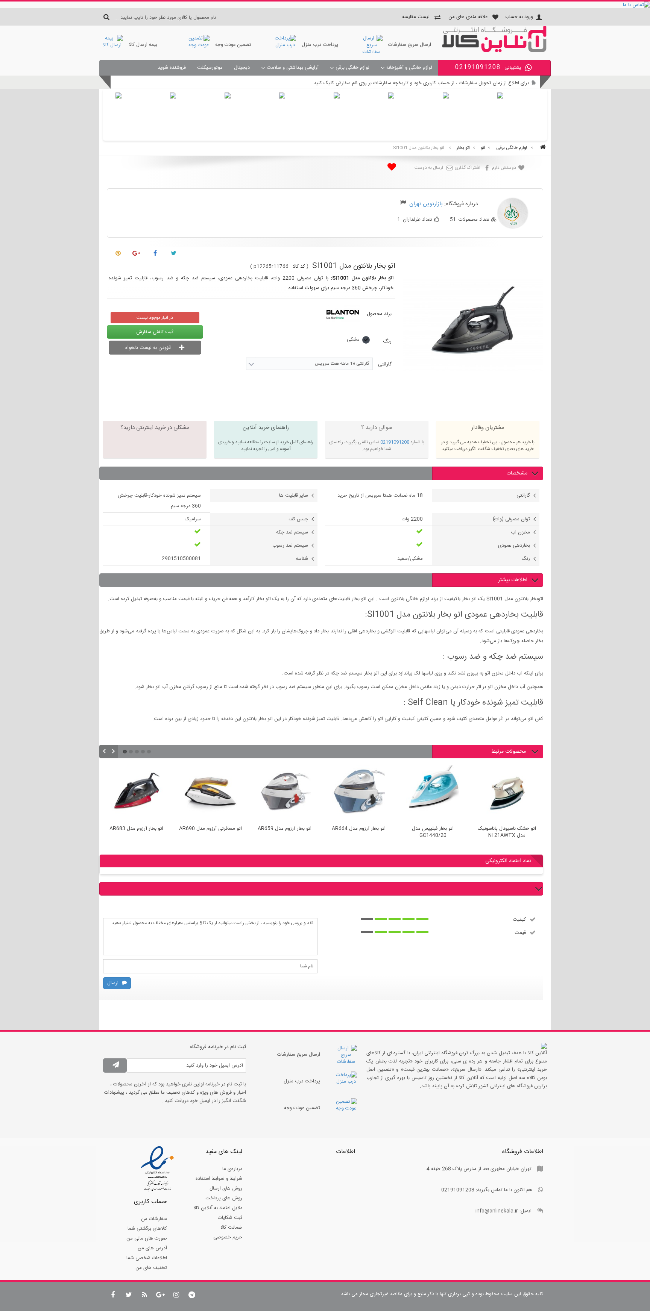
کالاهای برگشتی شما (147, 1229)
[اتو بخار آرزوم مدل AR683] (136, 793)
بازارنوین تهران (426, 204)
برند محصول (379, 314)
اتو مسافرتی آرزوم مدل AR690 (210, 829)
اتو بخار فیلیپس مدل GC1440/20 (433, 832)
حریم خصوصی (227, 1237)
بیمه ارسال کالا (143, 45)
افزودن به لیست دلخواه (149, 348)
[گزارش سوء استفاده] (403, 204)
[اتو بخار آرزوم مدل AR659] (284, 793)
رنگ (386, 341)
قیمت (520, 932)
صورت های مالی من (146, 1238)
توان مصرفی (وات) (511, 519)
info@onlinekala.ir (496, 1211)
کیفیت (519, 919)
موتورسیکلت (210, 68)
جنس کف (298, 519)
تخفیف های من (151, 1268)
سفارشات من (154, 1219)
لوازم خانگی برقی (352, 68)
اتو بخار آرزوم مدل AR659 (284, 829)
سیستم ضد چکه (292, 532)
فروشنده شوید (172, 68)
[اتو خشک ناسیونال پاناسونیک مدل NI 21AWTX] (507, 793)
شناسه (302, 559)
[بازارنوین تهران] (494, 51)
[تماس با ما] (325, 5)
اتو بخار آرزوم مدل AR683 (136, 829)
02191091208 (394, 442)
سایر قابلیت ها (293, 495)
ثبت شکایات (230, 1218)
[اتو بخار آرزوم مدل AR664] (358, 793)
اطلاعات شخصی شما (146, 1258)
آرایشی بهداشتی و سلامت (293, 68)
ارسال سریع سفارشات (409, 45)
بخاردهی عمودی (514, 545)
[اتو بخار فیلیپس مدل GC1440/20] (432, 793)
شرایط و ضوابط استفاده (219, 1179)
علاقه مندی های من (467, 17)
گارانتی (384, 364)
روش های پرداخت (223, 1198)
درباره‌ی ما (232, 1169)
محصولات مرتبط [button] (509, 751)
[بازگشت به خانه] (542, 148)
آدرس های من (152, 1248)
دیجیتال (242, 68)
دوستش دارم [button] (504, 167)
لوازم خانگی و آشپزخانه (409, 68)
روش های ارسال (226, 1188)
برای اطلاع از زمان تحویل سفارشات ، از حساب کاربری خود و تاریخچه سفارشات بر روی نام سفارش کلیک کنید (421, 83)
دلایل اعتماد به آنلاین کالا (217, 1208)
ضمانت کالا (231, 1227)
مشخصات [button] (516, 473)
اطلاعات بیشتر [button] (512, 580)
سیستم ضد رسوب (290, 545)
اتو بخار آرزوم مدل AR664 (359, 829)
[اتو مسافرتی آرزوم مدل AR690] (210, 793)
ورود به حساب (519, 17)
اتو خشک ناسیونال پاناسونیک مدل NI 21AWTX (507, 832)
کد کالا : (297, 266)
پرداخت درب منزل (320, 45)
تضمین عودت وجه (233, 45)
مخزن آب (520, 532)
